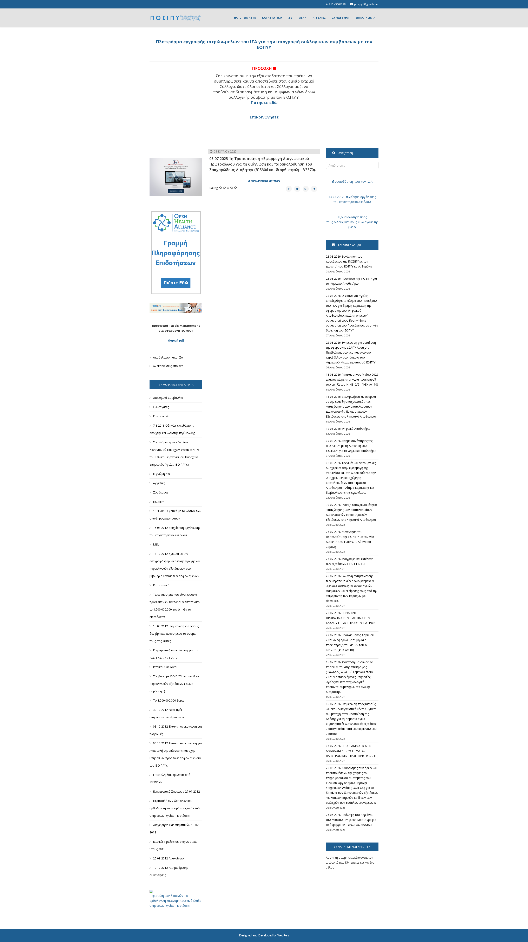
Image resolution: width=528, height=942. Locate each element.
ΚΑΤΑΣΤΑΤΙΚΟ (272, 17)
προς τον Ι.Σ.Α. (363, 181)
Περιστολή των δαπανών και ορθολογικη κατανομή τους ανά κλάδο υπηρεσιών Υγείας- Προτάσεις (176, 901)
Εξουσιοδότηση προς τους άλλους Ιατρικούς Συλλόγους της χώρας (352, 222)
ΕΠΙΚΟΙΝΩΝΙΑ (365, 17)
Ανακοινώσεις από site (167, 366)
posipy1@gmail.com (366, 4)
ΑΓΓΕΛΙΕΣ (319, 17)
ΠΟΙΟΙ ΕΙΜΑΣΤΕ (245, 17)
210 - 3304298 (337, 4)
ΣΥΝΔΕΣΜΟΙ (340, 17)
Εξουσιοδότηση (342, 181)
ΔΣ (290, 17)
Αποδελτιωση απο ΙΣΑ (167, 357)
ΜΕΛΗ (302, 17)
